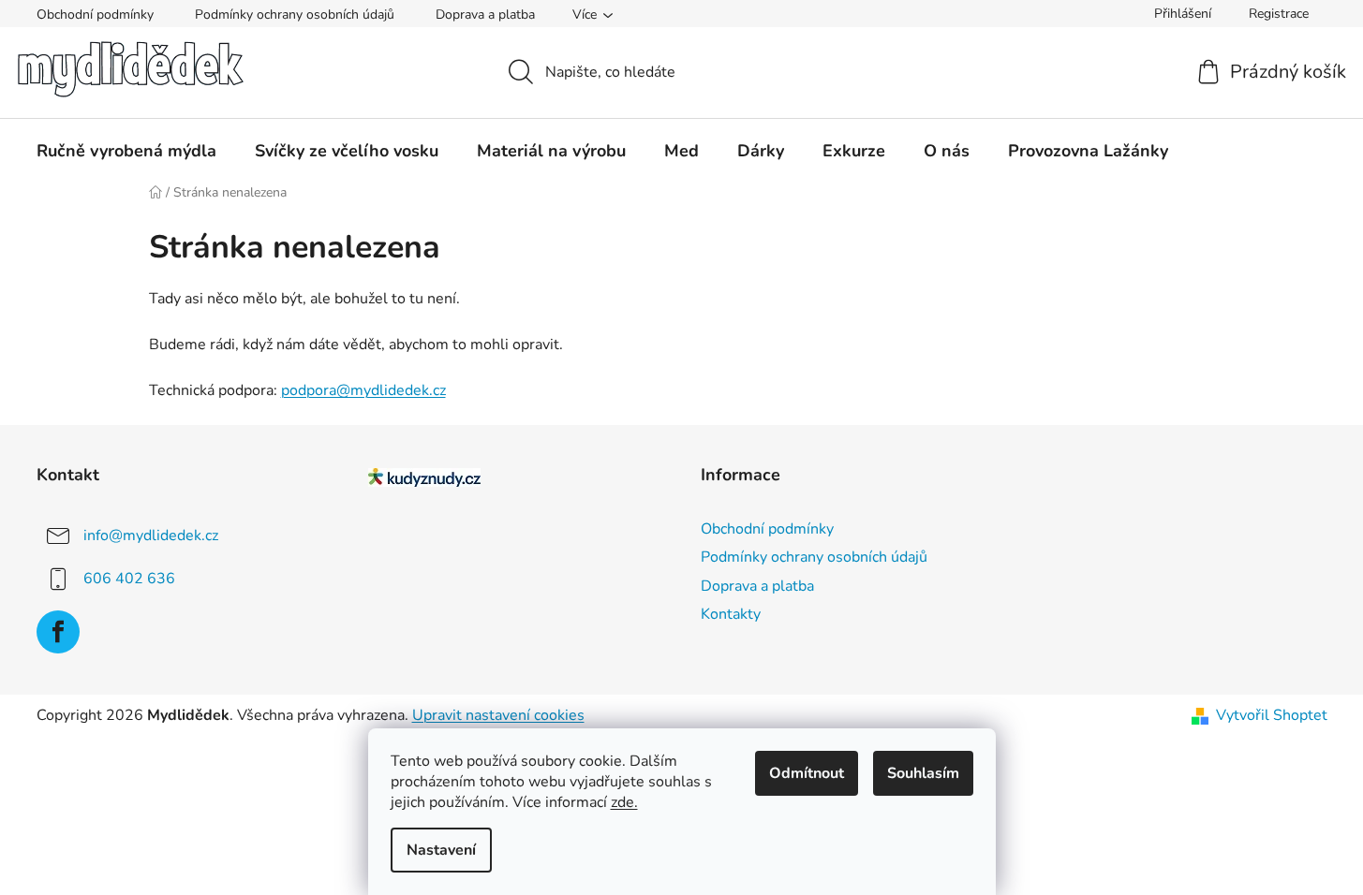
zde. (624, 802)
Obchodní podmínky (95, 14)
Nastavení (441, 850)
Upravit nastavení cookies (498, 715)
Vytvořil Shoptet (1271, 715)
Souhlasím (923, 773)
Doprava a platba (485, 14)
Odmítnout (806, 773)
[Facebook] (58, 631)
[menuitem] (126, 151)
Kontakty (731, 614)
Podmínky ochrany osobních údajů (294, 14)
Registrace (1279, 13)
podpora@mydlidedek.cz (363, 390)
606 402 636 (129, 578)
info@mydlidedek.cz (150, 535)
